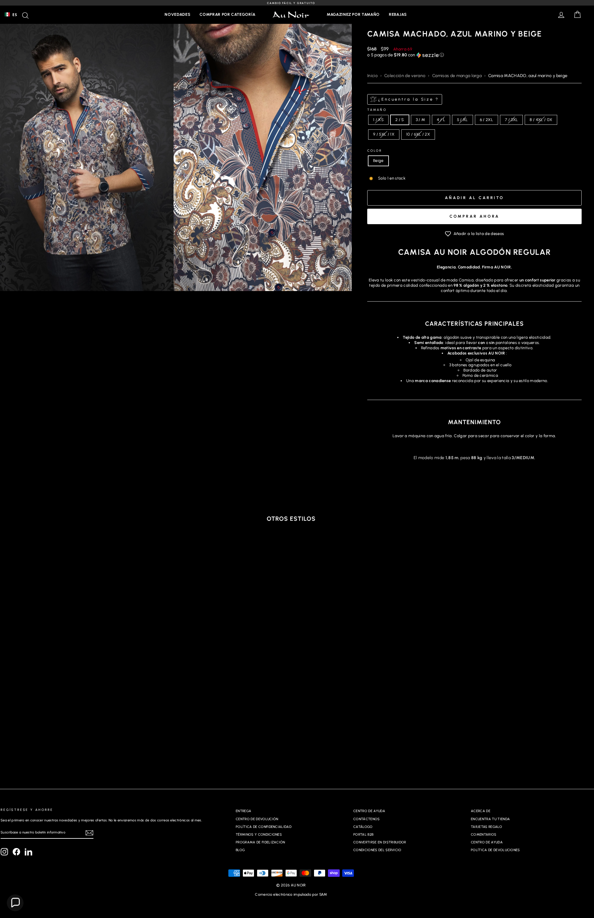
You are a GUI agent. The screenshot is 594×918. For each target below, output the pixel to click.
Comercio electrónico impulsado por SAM (291, 894)
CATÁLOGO (363, 827)
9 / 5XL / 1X (383, 134)
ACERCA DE (480, 811)
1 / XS (378, 119)
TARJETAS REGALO (486, 827)
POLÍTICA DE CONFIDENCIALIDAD (263, 827)
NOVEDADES (177, 14)
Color (374, 151)
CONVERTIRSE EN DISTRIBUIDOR (379, 842)
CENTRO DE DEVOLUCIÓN (257, 819)
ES (14, 14)
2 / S (399, 119)
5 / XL (462, 119)
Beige (378, 160)
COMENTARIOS (484, 835)
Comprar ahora (475, 216)
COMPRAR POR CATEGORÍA (228, 14)
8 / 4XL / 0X (541, 119)
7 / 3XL (511, 119)
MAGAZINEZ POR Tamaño (353, 14)
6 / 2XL (486, 119)
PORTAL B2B (363, 835)
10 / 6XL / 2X (418, 134)
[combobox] (11, 14)
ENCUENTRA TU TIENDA (490, 819)
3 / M (420, 119)
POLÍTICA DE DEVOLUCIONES (495, 850)
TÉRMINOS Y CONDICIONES (259, 835)
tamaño (377, 110)
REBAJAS (398, 14)
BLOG (240, 850)
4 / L (441, 119)
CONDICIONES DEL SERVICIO (377, 850)
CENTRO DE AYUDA (369, 811)
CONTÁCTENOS (366, 819)
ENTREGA (243, 811)
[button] (474, 55)
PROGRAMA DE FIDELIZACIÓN (260, 842)
